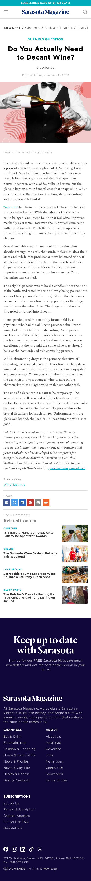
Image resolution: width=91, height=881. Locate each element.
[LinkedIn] (22, 851)
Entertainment (14, 742)
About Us (53, 736)
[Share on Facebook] (6, 502)
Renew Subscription (19, 809)
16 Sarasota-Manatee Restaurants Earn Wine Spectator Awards (28, 534)
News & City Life (16, 768)
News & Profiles (16, 761)
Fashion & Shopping (19, 749)
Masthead (53, 742)
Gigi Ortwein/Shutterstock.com (32, 152)
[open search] (85, 12)
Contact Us (55, 768)
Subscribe (11, 803)
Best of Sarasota (16, 780)
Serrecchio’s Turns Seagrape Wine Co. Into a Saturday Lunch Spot (29, 575)
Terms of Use (56, 780)
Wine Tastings (14, 484)
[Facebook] (5, 851)
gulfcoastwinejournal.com (67, 468)
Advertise (53, 749)
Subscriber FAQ (16, 822)
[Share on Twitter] (14, 502)
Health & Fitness (16, 774)
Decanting (10, 207)
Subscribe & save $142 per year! (45, 2)
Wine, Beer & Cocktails (41, 27)
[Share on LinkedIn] (22, 502)
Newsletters (12, 828)
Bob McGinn (34, 75)
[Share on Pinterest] (30, 502)
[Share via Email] (38, 502)
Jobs (49, 755)
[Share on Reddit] (46, 502)
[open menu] (6, 12)
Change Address (16, 815)
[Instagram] (14, 851)
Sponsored (54, 774)
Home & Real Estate (19, 755)
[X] (39, 851)
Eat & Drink (11, 27)
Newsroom (54, 761)
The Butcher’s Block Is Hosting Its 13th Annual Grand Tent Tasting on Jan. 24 (29, 598)
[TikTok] (31, 851)
